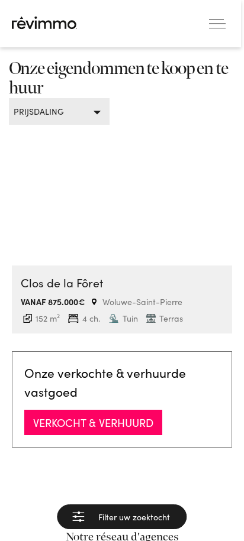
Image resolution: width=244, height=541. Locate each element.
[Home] (44, 22)
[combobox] (55, 111)
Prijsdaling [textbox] (39, 111)
